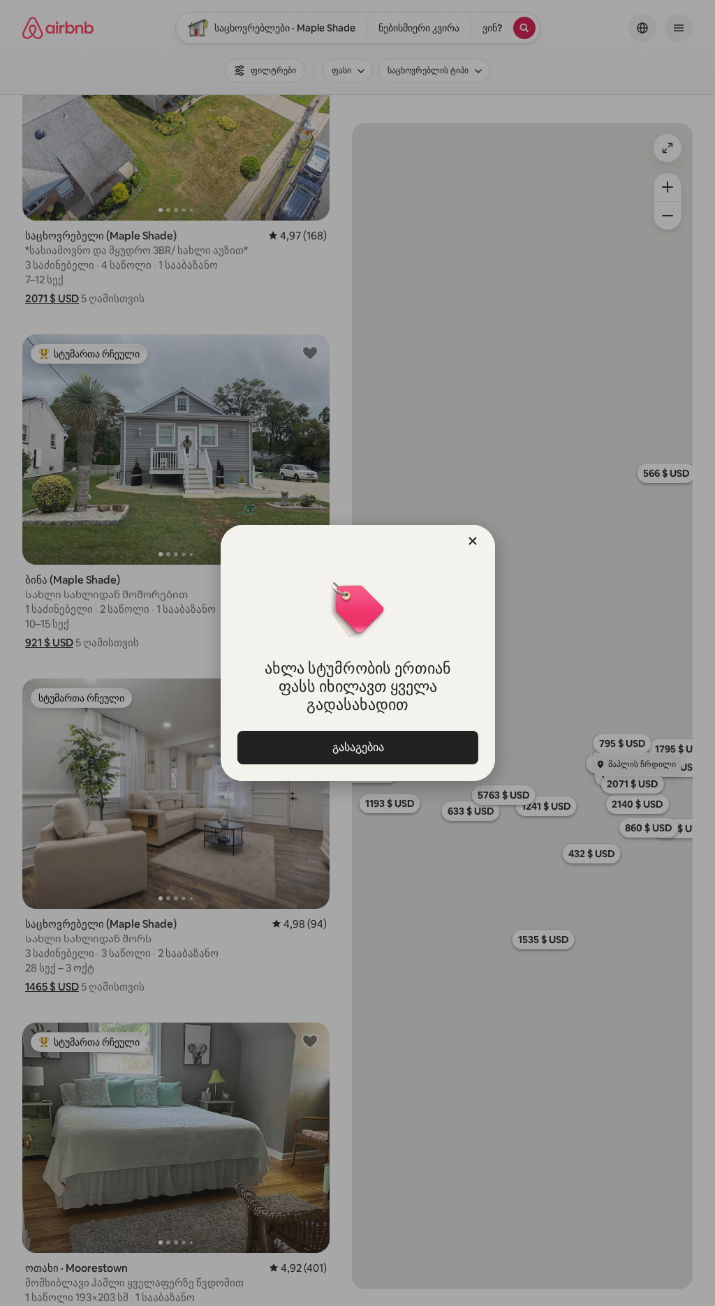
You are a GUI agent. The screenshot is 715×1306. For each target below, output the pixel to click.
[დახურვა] (472, 541)
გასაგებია (357, 747)
